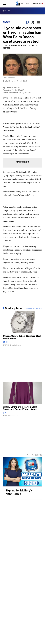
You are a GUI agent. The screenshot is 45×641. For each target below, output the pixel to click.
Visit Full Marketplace (34, 308)
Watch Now (37, 4)
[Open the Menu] (4, 4)
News (6, 22)
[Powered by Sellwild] (38, 455)
